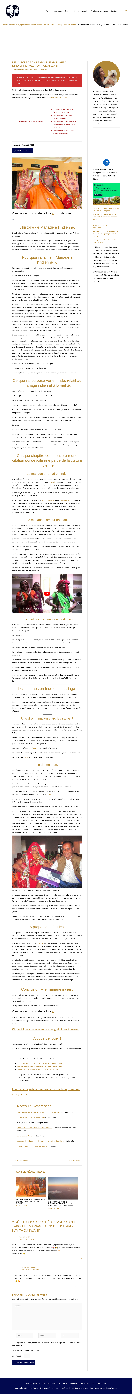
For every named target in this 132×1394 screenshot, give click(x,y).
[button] (126, 11)
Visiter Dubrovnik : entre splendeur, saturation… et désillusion (103, 225)
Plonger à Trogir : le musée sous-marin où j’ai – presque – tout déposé (105, 233)
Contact (114, 11)
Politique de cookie (98, 1383)
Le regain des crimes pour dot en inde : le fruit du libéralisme (40, 1141)
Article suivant (75, 1160)
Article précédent (20, 1160)
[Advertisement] (66, 39)
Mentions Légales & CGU (79, 1383)
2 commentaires (18, 69)
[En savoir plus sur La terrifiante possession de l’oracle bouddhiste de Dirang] (31, 1187)
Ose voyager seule (80, 11)
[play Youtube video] (47, 593)
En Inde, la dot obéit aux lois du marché (32, 1146)
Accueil (48, 11)
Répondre (78, 1258)
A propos (58, 11)
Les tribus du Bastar (25, 1136)
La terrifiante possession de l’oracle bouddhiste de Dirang (39, 1112)
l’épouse (34, 748)
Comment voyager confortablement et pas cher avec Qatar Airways (60, 1204)
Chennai (40, 943)
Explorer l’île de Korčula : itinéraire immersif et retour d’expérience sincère (106, 216)
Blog (66, 11)
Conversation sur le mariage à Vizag (31, 1117)
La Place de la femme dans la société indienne (34, 1128)
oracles (53, 482)
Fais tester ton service (99, 11)
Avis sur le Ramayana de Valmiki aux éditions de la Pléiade (39, 1066)
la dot (49, 794)
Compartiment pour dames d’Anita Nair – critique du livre (39, 1063)
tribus (26, 757)
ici (53, 213)
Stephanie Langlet (29, 1267)
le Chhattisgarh (48, 500)
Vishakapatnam (67, 500)
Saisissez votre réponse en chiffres (25, 1350)
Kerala (17, 554)
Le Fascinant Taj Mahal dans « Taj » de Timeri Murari (37, 1069)
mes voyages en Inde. (59, 97)
